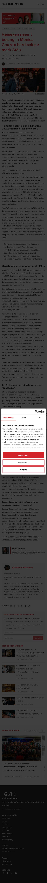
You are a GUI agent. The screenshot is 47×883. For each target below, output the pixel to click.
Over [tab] (38, 418)
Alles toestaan (23, 455)
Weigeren (23, 470)
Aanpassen (22, 462)
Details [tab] (23, 418)
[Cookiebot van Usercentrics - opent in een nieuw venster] (34, 411)
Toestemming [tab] (8, 418)
